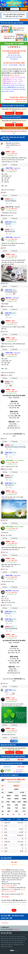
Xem (14, 910)
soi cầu (11, 889)
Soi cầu (4, 870)
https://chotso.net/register (9, 885)
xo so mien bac (8, 944)
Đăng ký (23, 9)
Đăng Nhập (9, 113)
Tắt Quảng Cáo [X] (24, 20)
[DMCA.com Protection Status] (14, 950)
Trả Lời (10, 203)
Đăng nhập (15, 9)
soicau (14, 891)
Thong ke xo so (18, 944)
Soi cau (6, 936)
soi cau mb (12, 940)
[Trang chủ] (14, 3)
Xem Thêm (14, 741)
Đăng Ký (19, 113)
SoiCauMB (7, 887)
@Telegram (16, 929)
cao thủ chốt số (7, 946)
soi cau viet (7, 891)
